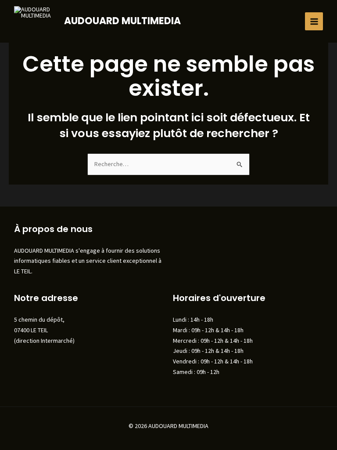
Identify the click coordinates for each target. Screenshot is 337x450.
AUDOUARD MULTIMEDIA (122, 21)
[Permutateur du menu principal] (314, 21)
